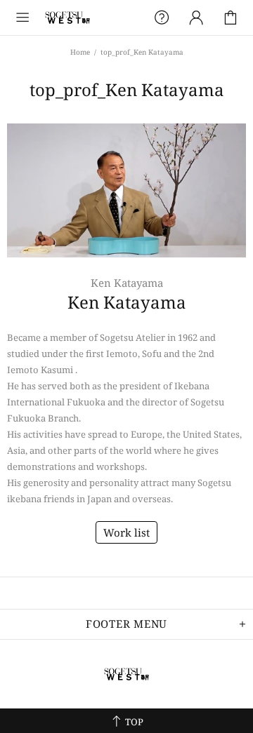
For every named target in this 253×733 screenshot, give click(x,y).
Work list (126, 532)
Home (80, 52)
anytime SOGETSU (67, 17)
